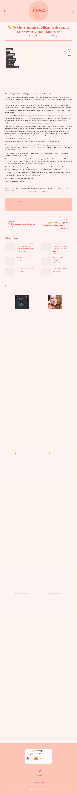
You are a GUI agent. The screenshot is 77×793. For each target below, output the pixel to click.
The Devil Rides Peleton (25, 269)
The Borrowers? (22, 258)
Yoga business (10, 54)
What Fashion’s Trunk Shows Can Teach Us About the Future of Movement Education (62, 247)
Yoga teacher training (12, 67)
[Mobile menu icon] (73, 11)
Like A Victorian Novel (60, 269)
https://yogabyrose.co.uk (25, 205)
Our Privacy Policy (38, 771)
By (33, 191)
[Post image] (10, 247)
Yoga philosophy (10, 59)
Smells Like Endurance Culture (60, 259)
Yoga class (9, 57)
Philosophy (9, 49)
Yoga (7, 52)
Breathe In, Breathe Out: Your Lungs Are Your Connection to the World (25, 246)
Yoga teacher (10, 64)
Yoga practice (10, 62)
